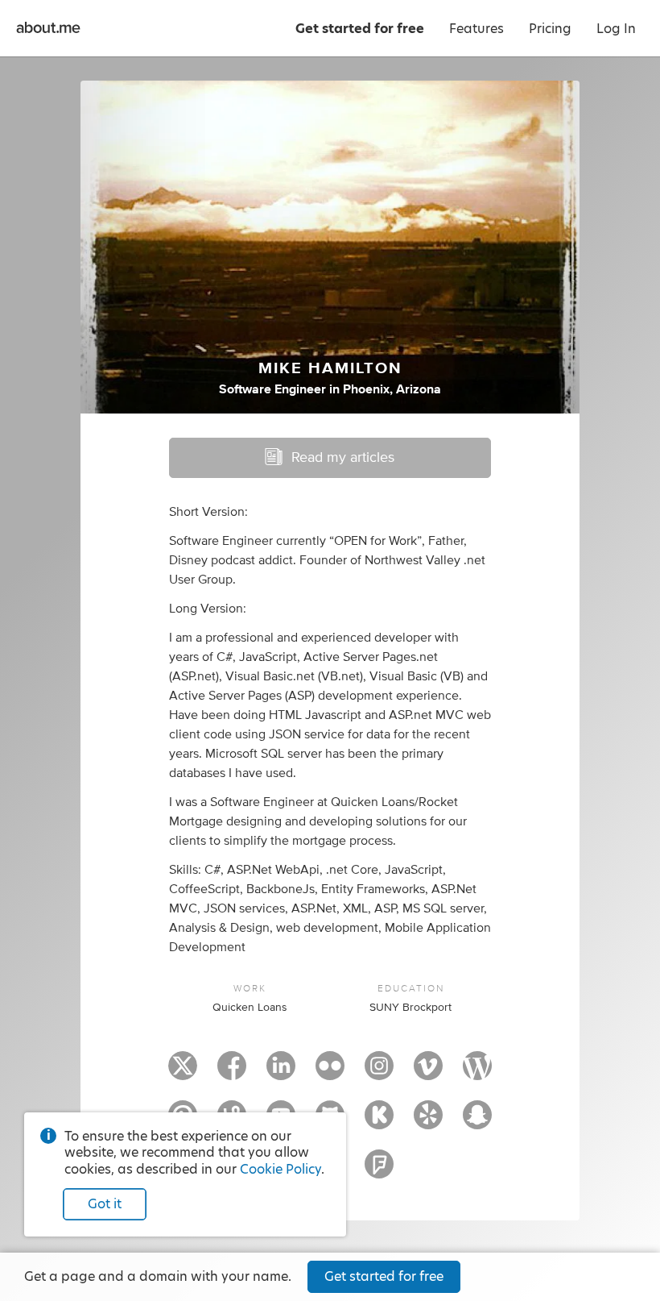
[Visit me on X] (182, 1073)
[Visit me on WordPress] (477, 1073)
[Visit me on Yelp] (428, 1122)
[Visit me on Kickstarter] (379, 1122)
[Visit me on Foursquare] (379, 1171)
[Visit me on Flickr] (330, 1073)
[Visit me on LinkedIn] (280, 1073)
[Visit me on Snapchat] (477, 1122)
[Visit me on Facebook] (231, 1073)
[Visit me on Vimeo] (428, 1073)
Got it (105, 1204)
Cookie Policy (280, 1169)
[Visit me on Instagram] (379, 1073)
